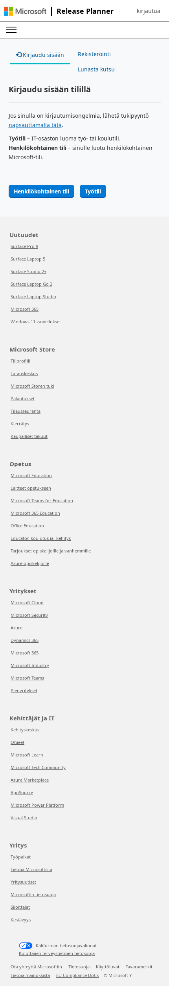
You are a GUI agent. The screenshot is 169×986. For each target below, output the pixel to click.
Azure (16, 628)
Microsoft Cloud (27, 602)
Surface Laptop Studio (33, 296)
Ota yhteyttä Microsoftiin (36, 967)
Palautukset (23, 398)
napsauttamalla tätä (35, 125)
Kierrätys (20, 423)
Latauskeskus (24, 373)
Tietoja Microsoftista (31, 869)
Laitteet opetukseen (31, 488)
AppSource (22, 792)
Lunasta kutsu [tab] (96, 69)
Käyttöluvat (107, 967)
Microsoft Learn (27, 755)
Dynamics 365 (25, 640)
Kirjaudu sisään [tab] (42, 54)
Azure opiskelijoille (30, 563)
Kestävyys (21, 919)
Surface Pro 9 (24, 246)
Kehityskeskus (25, 730)
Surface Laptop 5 (28, 259)
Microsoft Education (31, 475)
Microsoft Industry (30, 665)
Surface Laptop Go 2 (31, 284)
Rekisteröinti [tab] (94, 54)
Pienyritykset (24, 690)
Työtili (93, 191)
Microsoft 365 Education (35, 513)
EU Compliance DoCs (77, 975)
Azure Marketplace (30, 780)
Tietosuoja (79, 967)
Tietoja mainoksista (30, 975)
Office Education (27, 526)
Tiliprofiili (20, 361)
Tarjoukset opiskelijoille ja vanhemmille (51, 551)
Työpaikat (21, 857)
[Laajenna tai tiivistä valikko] (11, 30)
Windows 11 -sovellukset (36, 321)
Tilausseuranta (25, 411)
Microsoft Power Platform (37, 805)
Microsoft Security (29, 615)
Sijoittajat (20, 907)
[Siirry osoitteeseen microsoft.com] (25, 11)
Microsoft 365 (25, 309)
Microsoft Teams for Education (42, 500)
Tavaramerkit (139, 967)
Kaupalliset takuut (29, 436)
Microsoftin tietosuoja (33, 894)
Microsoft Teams (27, 678)
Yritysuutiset (23, 882)
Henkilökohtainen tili (41, 191)
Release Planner (85, 11)
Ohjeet (17, 742)
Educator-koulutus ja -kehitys (41, 538)
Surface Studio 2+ (28, 271)
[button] (148, 11)
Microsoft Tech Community (38, 767)
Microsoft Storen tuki (32, 386)
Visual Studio (24, 817)
